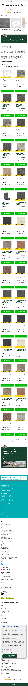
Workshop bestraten (5, 553)
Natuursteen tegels (5, 611)
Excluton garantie (5, 548)
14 (12, 441)
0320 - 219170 (5, 486)
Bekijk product (7, 91)
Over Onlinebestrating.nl (6, 538)
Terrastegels (3, 617)
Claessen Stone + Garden (7, 579)
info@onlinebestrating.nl (16, 40)
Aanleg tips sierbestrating (7, 531)
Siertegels (3, 612)
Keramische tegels (5, 609)
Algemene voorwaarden (6, 545)
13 (25, 439)
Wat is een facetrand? (6, 673)
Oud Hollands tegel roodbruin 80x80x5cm (21, 399)
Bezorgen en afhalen (6, 526)
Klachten (3, 527)
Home (2, 15)
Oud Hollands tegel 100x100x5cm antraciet (21, 203)
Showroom (3, 540)
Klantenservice (4, 534)
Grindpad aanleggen (5, 675)
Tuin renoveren (4, 672)
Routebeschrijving (5, 490)
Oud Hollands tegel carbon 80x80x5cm (7, 350)
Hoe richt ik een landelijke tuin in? (9, 663)
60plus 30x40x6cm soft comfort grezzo (21, 154)
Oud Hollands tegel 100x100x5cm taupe (7, 276)
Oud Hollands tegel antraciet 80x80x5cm (21, 301)
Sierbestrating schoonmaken (7, 665)
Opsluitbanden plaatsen (6, 558)
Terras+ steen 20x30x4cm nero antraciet (6, 105)
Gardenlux (3, 578)
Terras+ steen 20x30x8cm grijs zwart (20, 129)
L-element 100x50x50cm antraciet (5, 203)
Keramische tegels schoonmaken (9, 557)
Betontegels (4, 607)
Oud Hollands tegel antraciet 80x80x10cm (7, 301)
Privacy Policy (4, 544)
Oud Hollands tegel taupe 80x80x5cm (7, 424)
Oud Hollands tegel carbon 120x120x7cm (7, 325)
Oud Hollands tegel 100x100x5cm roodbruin (21, 252)
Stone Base (3, 580)
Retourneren (4, 528)
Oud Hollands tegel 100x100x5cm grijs (7, 252)
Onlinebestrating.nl (5, 576)
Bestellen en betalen (6, 524)
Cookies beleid (4, 547)
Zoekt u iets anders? (5, 533)
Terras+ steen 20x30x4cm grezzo (20, 80)
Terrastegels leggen (5, 662)
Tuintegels (3, 618)
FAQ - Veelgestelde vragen (7, 530)
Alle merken (3, 582)
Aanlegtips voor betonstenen (8, 669)
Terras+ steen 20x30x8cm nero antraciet (6, 154)
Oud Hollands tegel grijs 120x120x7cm (7, 375)
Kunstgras (3, 659)
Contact (2, 523)
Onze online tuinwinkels (6, 541)
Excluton (3, 573)
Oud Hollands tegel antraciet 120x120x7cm (21, 276)
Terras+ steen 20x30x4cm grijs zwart (20, 105)
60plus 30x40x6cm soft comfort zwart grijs (21, 178)
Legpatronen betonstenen (7, 666)
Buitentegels (4, 608)
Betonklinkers (4, 622)
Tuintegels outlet (5, 660)
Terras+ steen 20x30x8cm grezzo (7, 129)
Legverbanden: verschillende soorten (9, 554)
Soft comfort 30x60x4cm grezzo (21, 424)
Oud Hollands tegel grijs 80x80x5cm (7, 399)
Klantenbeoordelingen (6, 550)
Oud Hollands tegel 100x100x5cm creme (21, 227)
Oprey (2, 575)
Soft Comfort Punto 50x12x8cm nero (7, 80)
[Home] (12, 4)
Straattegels (3, 615)
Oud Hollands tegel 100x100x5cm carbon (7, 227)
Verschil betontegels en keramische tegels (11, 670)
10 (18, 439)
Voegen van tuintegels (6, 555)
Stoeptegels (4, 614)
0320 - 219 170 (7, 40)
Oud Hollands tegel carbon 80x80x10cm (21, 325)
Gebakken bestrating (6, 624)
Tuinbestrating (4, 621)
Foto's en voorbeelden (6, 551)
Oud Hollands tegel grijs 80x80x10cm (21, 375)
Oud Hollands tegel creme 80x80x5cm (21, 350)
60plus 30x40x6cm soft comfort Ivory (7, 178)
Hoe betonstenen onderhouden (8, 667)
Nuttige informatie (5, 543)
